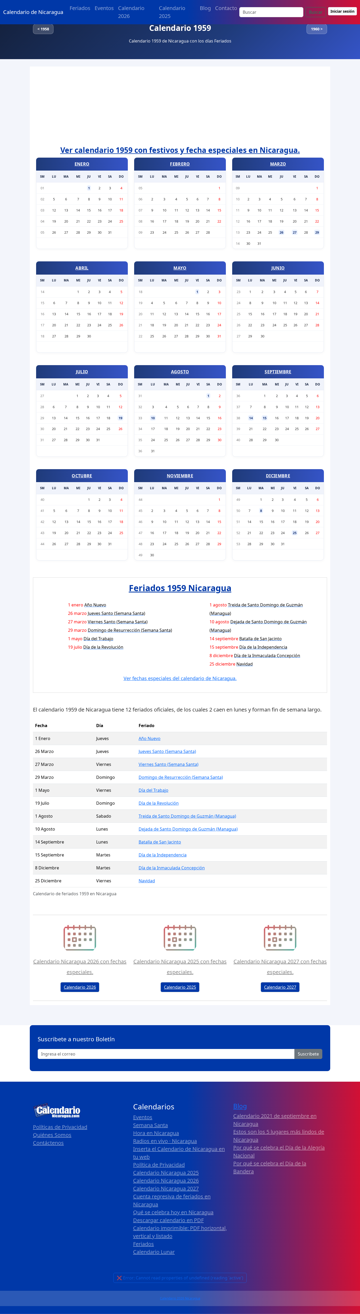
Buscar (316, 12)
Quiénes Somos (52, 1134)
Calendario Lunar (154, 1251)
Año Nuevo (149, 738)
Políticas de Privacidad (60, 1127)
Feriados (80, 8)
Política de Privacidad (159, 1164)
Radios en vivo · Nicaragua (165, 1141)
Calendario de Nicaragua (33, 12)
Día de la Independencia (163, 855)
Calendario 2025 (172, 12)
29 (317, 232)
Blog (205, 8)
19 (120, 418)
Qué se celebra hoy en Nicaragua (173, 1212)
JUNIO (278, 268)
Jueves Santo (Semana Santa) (167, 751)
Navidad (147, 881)
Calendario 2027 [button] (280, 987)
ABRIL (82, 268)
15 (264, 418)
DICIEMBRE (278, 476)
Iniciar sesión (342, 11)
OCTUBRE (82, 476)
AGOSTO (180, 372)
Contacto (226, 8)
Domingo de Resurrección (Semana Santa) (181, 777)
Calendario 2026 (131, 12)
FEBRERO (180, 164)
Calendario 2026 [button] (80, 987)
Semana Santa (150, 1125)
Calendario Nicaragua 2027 (166, 1188)
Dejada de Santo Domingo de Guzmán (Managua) (188, 829)
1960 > (317, 28)
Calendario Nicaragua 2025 (166, 1172)
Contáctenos (48, 1142)
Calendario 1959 (180, 27)
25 (294, 532)
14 (251, 418)
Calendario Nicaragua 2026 (166, 1180)
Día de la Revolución (159, 803)
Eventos (104, 8)
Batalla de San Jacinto (160, 842)
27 (294, 232)
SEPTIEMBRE (278, 372)
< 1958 (43, 28)
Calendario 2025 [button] (180, 987)
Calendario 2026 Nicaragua (180, 1298)
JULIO (82, 372)
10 (153, 418)
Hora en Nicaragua (156, 1133)
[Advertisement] (180, 106)
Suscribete (308, 1054)
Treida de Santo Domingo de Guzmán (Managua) (187, 816)
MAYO (179, 268)
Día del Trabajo (153, 790)
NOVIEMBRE (180, 476)
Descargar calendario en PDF (168, 1220)
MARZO (278, 164)
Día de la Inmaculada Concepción (172, 868)
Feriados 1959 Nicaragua (180, 588)
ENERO (82, 164)
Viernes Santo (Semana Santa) (168, 764)
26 (281, 232)
